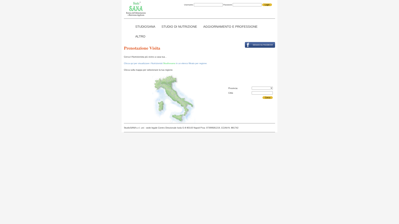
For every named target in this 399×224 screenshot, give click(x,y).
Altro (140, 36)
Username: (189, 5)
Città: (230, 93)
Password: (228, 5)
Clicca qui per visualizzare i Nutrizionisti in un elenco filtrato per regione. (165, 63)
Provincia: (233, 88)
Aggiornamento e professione (230, 26)
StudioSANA (145, 26)
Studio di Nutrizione (179, 26)
